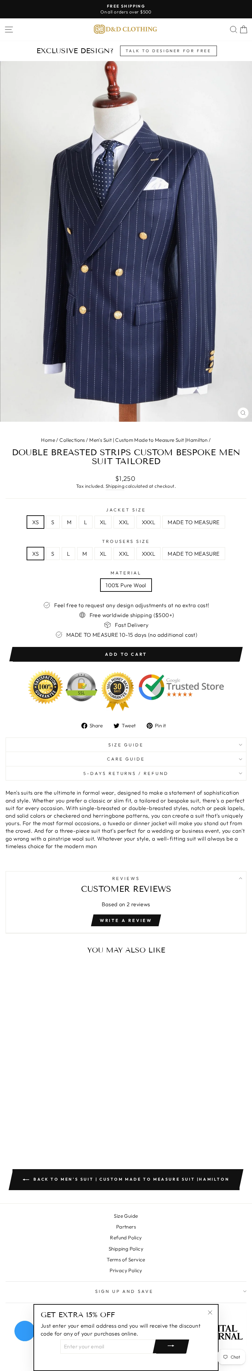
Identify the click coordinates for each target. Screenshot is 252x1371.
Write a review (126, 920)
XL (103, 522)
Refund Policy (126, 1237)
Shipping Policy (126, 1249)
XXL (124, 522)
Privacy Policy (126, 1270)
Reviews (126, 878)
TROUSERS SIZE (126, 541)
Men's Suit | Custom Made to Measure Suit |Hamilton (148, 440)
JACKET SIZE (126, 509)
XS (35, 522)
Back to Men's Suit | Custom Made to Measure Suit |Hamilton (130, 1179)
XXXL (149, 522)
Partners (126, 1227)
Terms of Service (126, 1259)
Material (126, 572)
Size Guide (126, 744)
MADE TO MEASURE (194, 522)
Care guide (126, 758)
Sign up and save (124, 1291)
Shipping (115, 486)
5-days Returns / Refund (126, 773)
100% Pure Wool (126, 585)
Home (48, 440)
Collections (72, 440)
